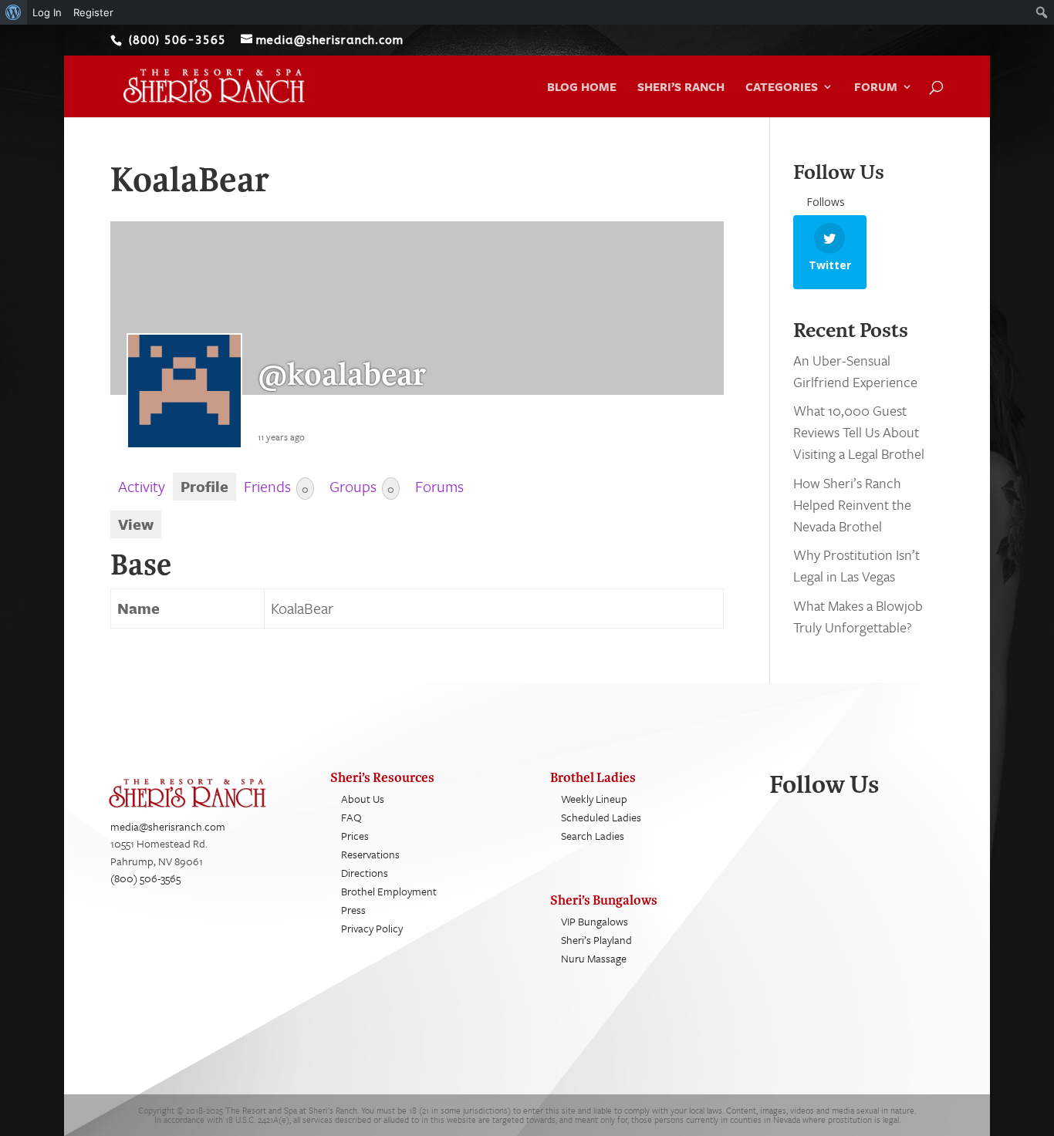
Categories (781, 88)
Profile (204, 486)
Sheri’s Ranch (681, 88)
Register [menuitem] (93, 12)
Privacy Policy (372, 928)
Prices (355, 836)
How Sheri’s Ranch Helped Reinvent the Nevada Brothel (852, 504)
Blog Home (582, 88)
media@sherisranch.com (167, 826)
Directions (364, 873)
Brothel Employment (389, 891)
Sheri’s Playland (596, 940)
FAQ (351, 817)
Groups (361, 486)
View (136, 524)
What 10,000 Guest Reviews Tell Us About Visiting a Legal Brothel (858, 432)
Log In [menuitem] (47, 12)
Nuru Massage (594, 958)
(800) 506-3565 (145, 878)
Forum (875, 88)
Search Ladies (592, 836)
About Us (362, 798)
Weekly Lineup (594, 798)
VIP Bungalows (594, 921)
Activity (141, 486)
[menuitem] (13, 12)
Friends (276, 486)
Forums (439, 486)
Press (353, 910)
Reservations (370, 854)
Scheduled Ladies (601, 817)
